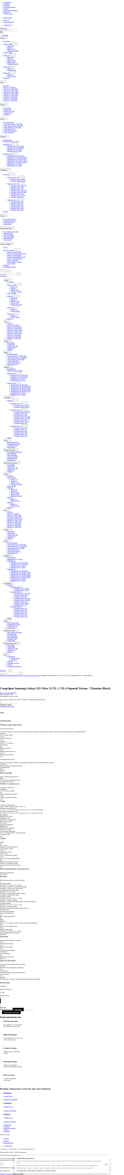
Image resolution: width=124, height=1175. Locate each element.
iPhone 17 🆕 (8, 44)
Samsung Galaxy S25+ (17, 194)
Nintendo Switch (8, 238)
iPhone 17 (10, 47)
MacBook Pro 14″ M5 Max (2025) (17, 157)
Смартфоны (4, 170)
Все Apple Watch (9, 122)
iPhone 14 (6, 73)
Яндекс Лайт (11, 263)
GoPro (5, 247)
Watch (2, 119)
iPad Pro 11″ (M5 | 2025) (11, 94)
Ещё (5, 655)
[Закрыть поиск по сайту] (21, 673)
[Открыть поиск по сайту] (8, 270)
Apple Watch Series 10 (10, 131)
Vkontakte (8, 1103)
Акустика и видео (6, 244)
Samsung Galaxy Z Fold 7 (18, 181)
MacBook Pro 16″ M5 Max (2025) (17, 161)
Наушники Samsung (10, 267)
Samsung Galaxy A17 (17, 203)
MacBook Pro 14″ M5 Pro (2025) (17, 159)
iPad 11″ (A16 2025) (10, 87)
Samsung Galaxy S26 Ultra (19, 185)
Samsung (6, 174)
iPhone (3, 38)
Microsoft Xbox (8, 233)
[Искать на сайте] (19, 273)
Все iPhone (7, 41)
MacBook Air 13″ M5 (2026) (15, 146)
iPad (2, 82)
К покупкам (18, 1009)
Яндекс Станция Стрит (14, 252)
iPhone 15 (6, 67)
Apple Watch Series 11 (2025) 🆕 (13, 126)
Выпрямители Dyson (10, 221)
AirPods (3, 105)
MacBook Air (8, 144)
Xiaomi (6, 211)
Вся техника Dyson (9, 219)
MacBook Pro (8, 154)
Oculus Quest (7, 240)
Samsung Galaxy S (12, 184)
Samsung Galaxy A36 (17, 208)
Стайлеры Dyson (9, 222)
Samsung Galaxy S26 (17, 189)
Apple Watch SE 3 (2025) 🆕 (12, 127)
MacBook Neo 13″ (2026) (11, 141)
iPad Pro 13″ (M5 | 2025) (11, 95)
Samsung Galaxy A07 (17, 202)
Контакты (7, 12)
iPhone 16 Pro (11, 62)
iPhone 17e (10, 46)
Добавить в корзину (6, 704)
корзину (13, 1167)
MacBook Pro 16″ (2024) (14, 165)
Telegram (7, 1114)
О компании (7, 2)
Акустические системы (10, 463)
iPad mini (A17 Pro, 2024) (11, 92)
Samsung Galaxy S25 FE (18, 195)
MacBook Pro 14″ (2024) (14, 164)
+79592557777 (8, 25)
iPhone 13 (6, 78)
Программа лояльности (11, 10)
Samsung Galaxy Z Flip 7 (18, 179)
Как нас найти (8, 14)
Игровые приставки (6, 228)
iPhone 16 (6, 55)
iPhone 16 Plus (11, 60)
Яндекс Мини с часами (14, 262)
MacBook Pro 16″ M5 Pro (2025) (17, 162)
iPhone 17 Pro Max (12, 51)
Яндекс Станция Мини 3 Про (16, 257)
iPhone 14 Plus (11, 76)
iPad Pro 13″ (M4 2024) (11, 100)
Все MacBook (8, 140)
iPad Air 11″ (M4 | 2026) (11, 89)
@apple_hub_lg (8, 1096)
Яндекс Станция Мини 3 (15, 258)
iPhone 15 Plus (11, 70)
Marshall (6, 265)
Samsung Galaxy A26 (17, 206)
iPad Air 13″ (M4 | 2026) (11, 90)
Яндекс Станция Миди (14, 255)
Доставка (6, 5)
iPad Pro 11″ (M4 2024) (10, 99)
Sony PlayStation (9, 235)
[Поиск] (1, 32)
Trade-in (6, 9)
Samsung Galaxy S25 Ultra (19, 190)
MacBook (3, 136)
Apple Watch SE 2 (9, 132)
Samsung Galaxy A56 (17, 210)
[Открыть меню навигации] (3, 270)
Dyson (2, 216)
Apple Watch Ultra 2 (10, 129)
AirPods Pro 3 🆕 (9, 111)
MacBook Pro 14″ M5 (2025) (15, 156)
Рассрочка (7, 4)
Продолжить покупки (11, 1012)
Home (2, 675)
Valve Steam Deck (9, 236)
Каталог (6, 675)
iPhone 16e (10, 57)
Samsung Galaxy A (12, 200)
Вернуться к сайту (18, 1174)
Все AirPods (7, 108)
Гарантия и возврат (10, 7)
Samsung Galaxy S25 (17, 197)
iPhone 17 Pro (11, 49)
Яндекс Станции (9, 250)
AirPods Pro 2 (8, 113)
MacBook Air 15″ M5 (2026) (15, 148)
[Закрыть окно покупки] (2, 1163)
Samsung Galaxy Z (12, 177)
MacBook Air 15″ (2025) (14, 151)
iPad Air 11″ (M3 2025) (10, 97)
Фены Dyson (7, 224)
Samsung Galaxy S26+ (17, 187)
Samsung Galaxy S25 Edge (19, 192)
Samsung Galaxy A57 (17, 205)
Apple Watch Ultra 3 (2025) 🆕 (13, 124)
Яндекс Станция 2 (13, 260)
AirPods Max (7, 109)
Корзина (5, 35)
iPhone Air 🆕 (8, 52)
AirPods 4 (6, 114)
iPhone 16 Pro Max (12, 64)
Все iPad (6, 85)
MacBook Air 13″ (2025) (14, 149)
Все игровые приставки (11, 231)
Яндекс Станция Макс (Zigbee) (16, 254)
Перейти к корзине (6, 1174)
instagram (7, 1093)
